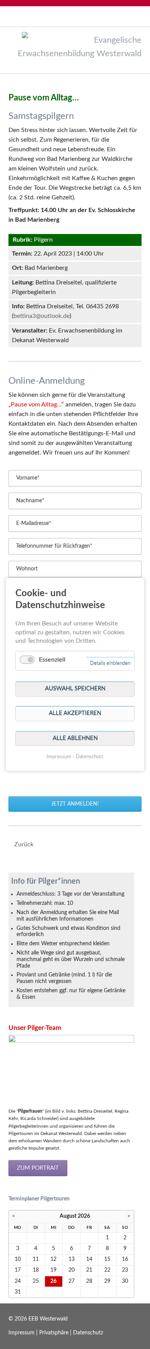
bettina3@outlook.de (41, 316)
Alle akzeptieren (75, 713)
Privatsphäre (53, 1333)
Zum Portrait (38, 1168)
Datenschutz (88, 1333)
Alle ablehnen (75, 738)
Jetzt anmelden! (75, 804)
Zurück (23, 844)
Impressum (21, 1333)
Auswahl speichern (75, 689)
